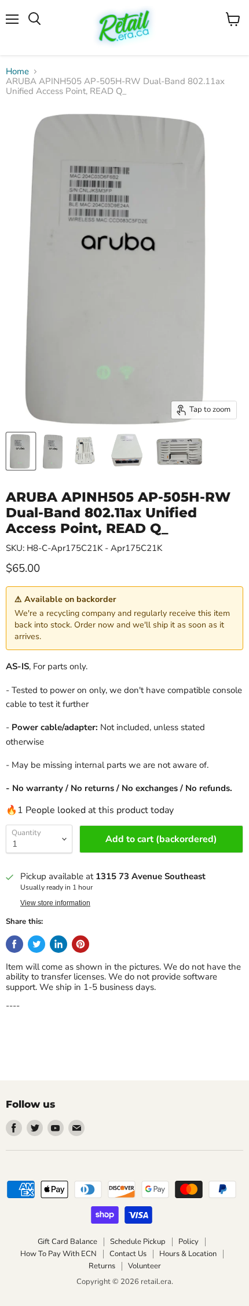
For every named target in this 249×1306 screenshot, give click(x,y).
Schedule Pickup (138, 1241)
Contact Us (128, 1254)
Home (17, 72)
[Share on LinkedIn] (58, 944)
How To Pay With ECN (58, 1254)
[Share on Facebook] (14, 944)
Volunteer (144, 1266)
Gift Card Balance (67, 1241)
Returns (102, 1266)
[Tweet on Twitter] (36, 944)
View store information (55, 903)
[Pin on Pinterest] (80, 944)
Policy (188, 1241)
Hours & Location (188, 1254)
